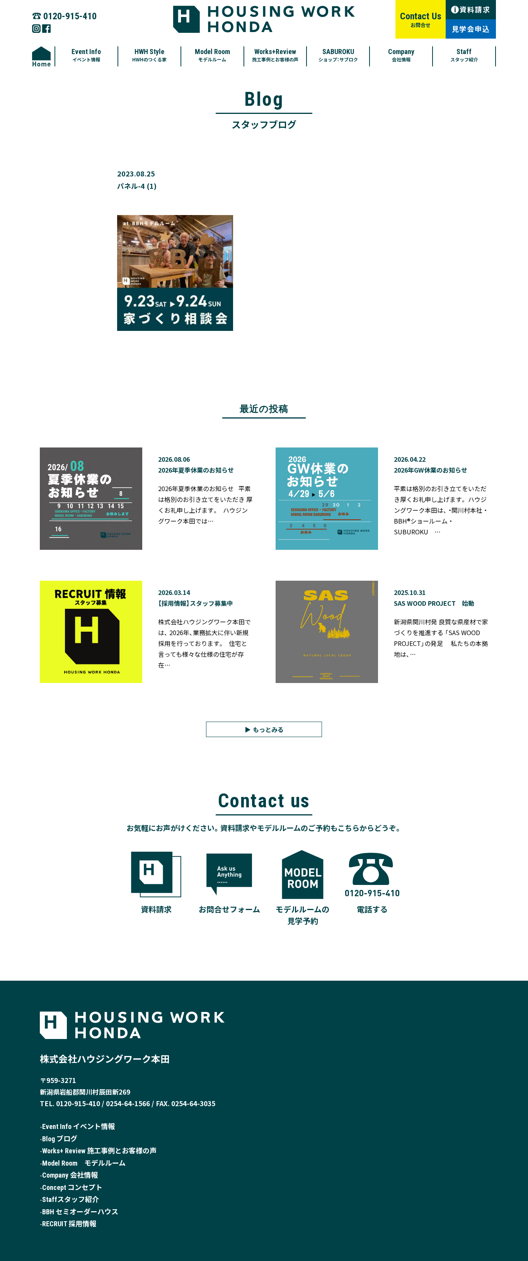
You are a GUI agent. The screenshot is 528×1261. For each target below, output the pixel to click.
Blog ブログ (59, 1139)
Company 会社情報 (70, 1175)
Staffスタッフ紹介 (70, 1199)
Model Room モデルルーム (84, 1163)
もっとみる (268, 729)
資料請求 (472, 9)
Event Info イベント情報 (78, 1126)
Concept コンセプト (72, 1187)
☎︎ (64, 15)
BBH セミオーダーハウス (80, 1212)
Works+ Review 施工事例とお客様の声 (99, 1151)
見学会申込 (471, 29)
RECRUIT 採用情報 (69, 1224)
